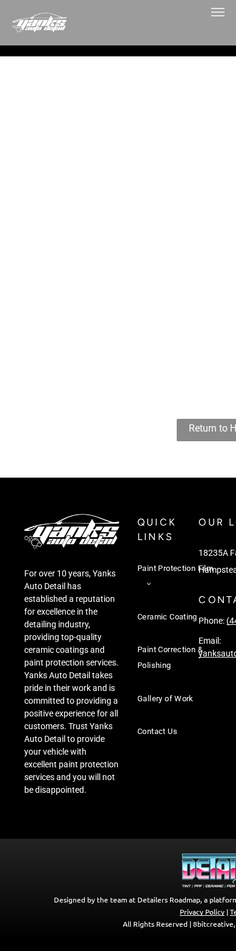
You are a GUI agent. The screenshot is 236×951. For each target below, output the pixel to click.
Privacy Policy (202, 911)
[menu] (218, 12)
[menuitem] (175, 582)
